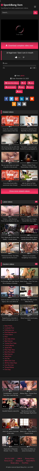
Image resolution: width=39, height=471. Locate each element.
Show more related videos (19, 191)
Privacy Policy (29, 458)
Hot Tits (7, 358)
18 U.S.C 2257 (9, 458)
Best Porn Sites (10, 352)
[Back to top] (33, 466)
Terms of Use (8, 461)
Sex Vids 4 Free (10, 339)
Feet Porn (25, 463)
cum (31, 83)
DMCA (20, 458)
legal (22, 87)
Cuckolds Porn (9, 328)
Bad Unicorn (9, 341)
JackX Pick (8, 347)
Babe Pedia (8, 326)
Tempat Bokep (9, 367)
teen (20, 91)
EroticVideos (9, 334)
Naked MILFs (30, 461)
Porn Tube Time (10, 350)
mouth (30, 87)
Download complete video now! (20, 46)
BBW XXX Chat (10, 361)
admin (22, 75)
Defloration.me (9, 330)
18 (24, 83)
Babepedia (19, 461)
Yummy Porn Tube (10, 343)
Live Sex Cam (9, 365)
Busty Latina (15, 463)
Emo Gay (8, 369)
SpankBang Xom (13, 4)
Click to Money (9, 345)
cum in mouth (11, 87)
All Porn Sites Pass (11, 363)
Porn (6, 336)
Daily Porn (8, 356)
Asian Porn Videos (12, 83)
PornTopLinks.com (11, 332)
